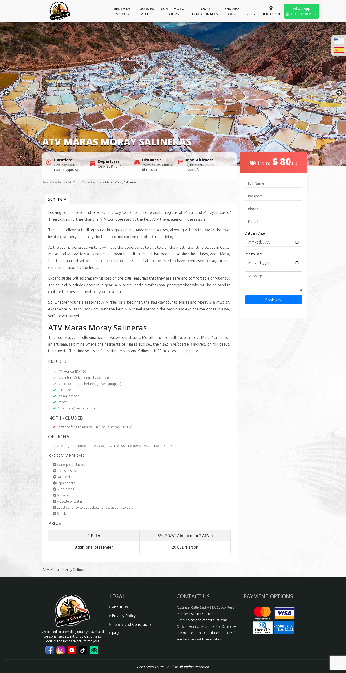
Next (338, 93)
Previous (7, 93)
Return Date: (254, 254)
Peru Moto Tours (53, 182)
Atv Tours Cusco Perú (82, 182)
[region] (173, 94)
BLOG (250, 14)
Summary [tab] (57, 199)
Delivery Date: (255, 233)
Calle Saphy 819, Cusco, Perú (212, 607)
